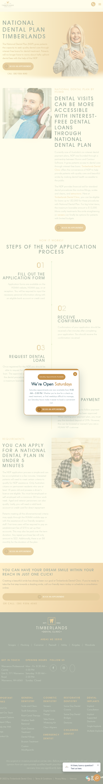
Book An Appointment (53, 409)
